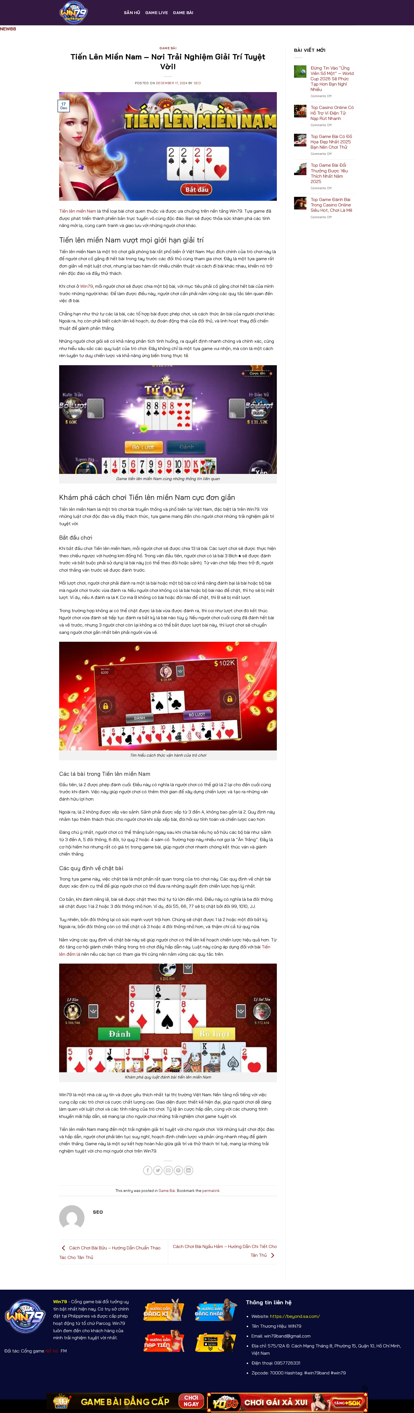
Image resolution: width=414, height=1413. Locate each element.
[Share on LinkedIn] (188, 1170)
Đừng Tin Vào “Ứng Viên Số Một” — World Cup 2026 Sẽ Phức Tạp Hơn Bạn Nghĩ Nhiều (332, 78)
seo (197, 83)
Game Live (156, 12)
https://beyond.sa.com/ (295, 1316)
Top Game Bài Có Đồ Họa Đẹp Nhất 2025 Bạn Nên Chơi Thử (331, 142)
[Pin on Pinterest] (178, 1170)
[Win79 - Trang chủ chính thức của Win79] (87, 12)
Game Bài (183, 12)
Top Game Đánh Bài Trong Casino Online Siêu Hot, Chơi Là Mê (331, 205)
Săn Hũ (132, 12)
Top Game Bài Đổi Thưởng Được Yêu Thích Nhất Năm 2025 (329, 173)
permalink (211, 1190)
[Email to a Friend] (168, 1170)
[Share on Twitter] (158, 1170)
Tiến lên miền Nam (77, 211)
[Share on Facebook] (147, 1170)
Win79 (86, 286)
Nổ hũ (52, 1351)
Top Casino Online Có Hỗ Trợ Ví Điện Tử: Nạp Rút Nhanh (332, 113)
